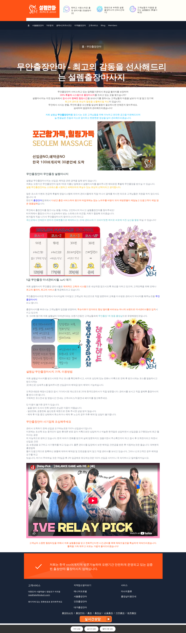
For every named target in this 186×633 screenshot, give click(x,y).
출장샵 (98, 613)
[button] (64, 25)
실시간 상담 (91, 629)
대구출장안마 (80, 607)
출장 (89, 613)
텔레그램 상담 (108, 629)
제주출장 (131, 613)
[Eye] (96, 619)
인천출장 (120, 613)
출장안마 (80, 613)
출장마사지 (67, 613)
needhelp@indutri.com (39, 595)
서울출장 (108, 613)
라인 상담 (76, 629)
